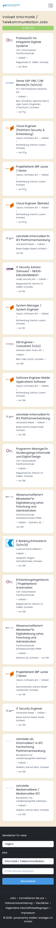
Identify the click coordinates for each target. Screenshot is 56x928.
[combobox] (28, 844)
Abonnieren (28, 881)
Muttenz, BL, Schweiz (27, 657)
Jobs (13, 898)
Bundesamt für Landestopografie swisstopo (31, 757)
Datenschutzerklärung (19, 903)
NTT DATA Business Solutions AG (31, 90)
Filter (29, 28)
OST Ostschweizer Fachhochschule (26, 52)
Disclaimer (42, 903)
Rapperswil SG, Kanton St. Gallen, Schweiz (29, 285)
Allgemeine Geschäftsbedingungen (27, 908)
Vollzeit (22, 57)
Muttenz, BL (35, 522)
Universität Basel (25, 244)
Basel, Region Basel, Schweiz (31, 248)
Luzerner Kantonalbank (28, 549)
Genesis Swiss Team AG (29, 350)
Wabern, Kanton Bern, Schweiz (32, 767)
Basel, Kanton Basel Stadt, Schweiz (30, 428)
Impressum (28, 913)
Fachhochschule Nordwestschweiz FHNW (29, 516)
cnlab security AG (25, 279)
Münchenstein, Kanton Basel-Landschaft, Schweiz (32, 688)
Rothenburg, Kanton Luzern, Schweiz (31, 146)
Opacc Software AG (27, 138)
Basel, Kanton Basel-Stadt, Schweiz (30, 719)
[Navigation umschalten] (51, 5)
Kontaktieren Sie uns (31, 898)
